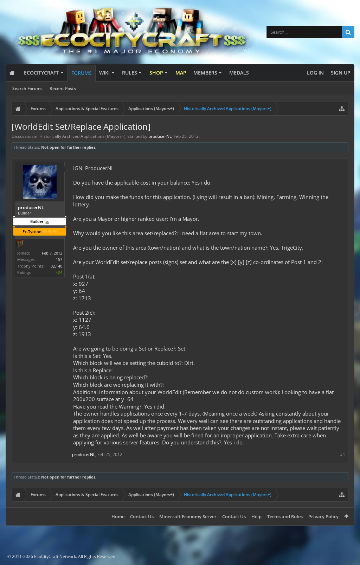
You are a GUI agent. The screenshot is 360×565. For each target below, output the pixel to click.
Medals (239, 72)
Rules (129, 72)
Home (117, 516)
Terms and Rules (285, 516)
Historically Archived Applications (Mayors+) (82, 136)
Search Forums (27, 88)
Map (180, 72)
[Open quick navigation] (341, 108)
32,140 (56, 266)
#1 (342, 454)
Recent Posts (63, 88)
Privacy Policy (323, 516)
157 (59, 259)
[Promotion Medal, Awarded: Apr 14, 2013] (19, 244)
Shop (156, 72)
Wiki (104, 72)
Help (256, 516)
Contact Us (142, 516)
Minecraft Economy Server (188, 516)
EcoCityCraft (41, 72)
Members (205, 72)
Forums (81, 73)
